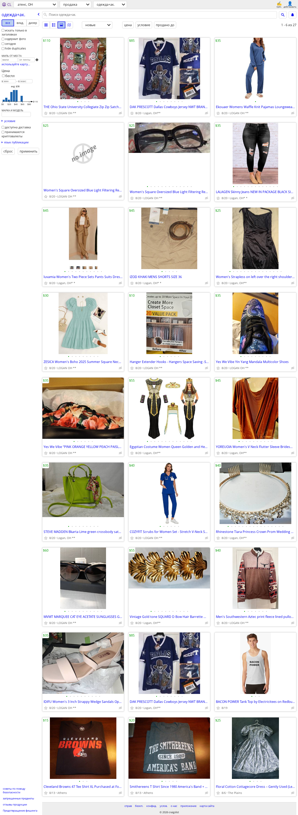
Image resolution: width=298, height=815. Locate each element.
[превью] (54, 24)
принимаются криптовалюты (13, 134)
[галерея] (61, 24)
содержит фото (15, 39)
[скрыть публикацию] (120, 113)
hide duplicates (15, 48)
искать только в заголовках (14, 32)
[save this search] (292, 14)
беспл (10, 76)
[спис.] (46, 24)
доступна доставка (18, 127)
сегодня (10, 44)
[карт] (69, 24)
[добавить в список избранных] (45, 113)
